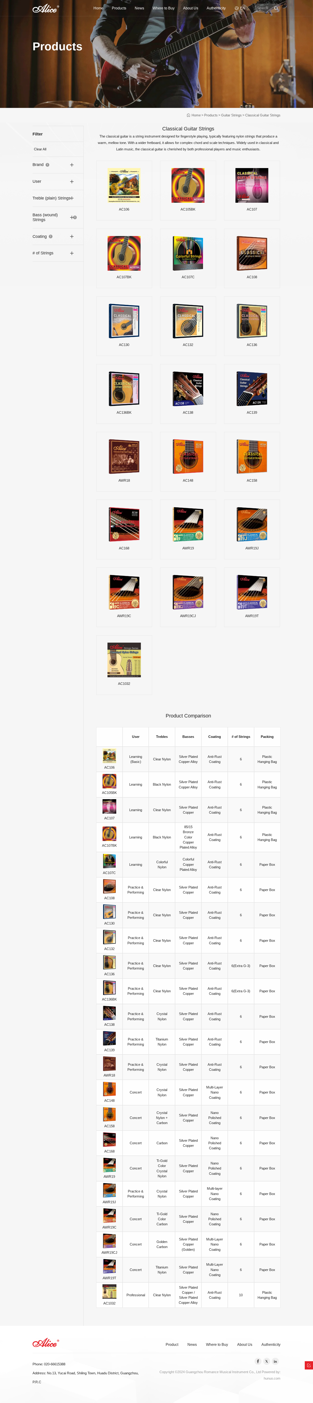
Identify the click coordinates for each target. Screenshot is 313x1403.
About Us (190, 8)
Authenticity (216, 8)
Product (172, 1344)
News (139, 8)
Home (98, 8)
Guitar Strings (231, 115)
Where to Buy (164, 8)
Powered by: (271, 1372)
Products (119, 8)
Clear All (40, 149)
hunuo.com (272, 1378)
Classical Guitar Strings (262, 115)
